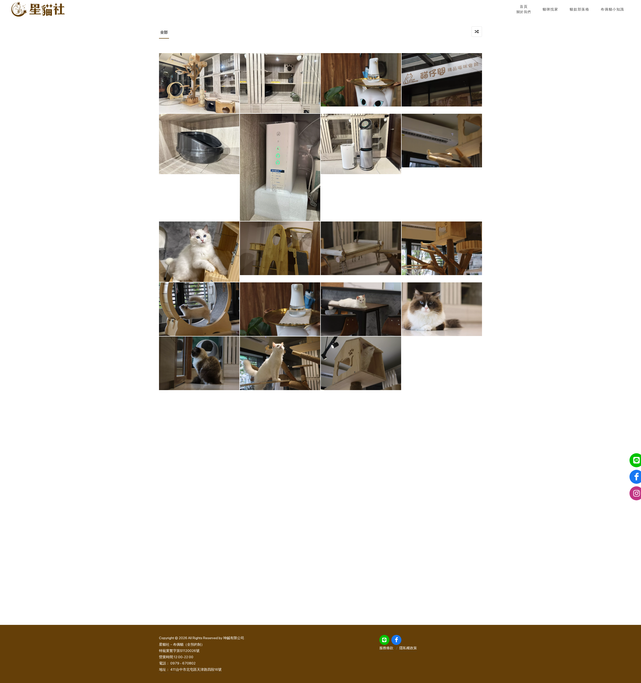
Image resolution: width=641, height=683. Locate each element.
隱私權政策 (408, 648)
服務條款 (386, 648)
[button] (550, 9)
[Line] (384, 640)
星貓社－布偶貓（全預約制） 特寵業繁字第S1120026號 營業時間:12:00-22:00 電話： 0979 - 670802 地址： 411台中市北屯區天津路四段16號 (190, 657)
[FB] (396, 640)
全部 (164, 32)
